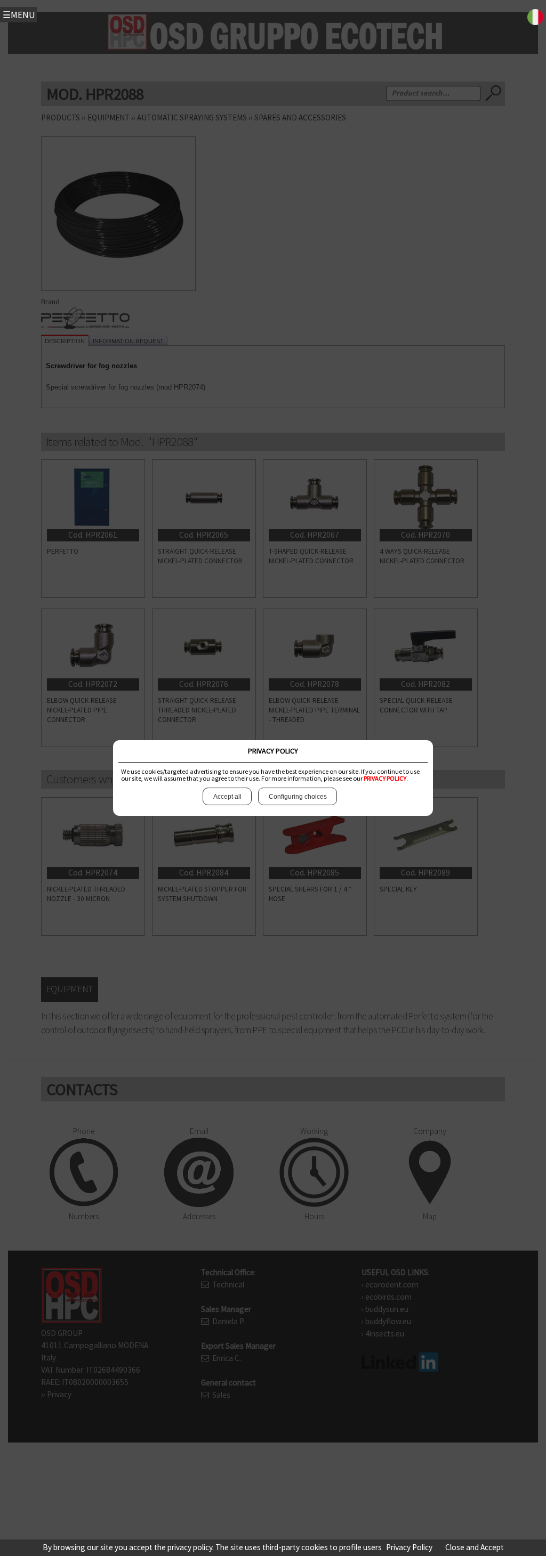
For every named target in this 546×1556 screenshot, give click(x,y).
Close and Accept (474, 1547)
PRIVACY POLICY (385, 778)
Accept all (227, 796)
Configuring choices (298, 796)
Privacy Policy (409, 1547)
